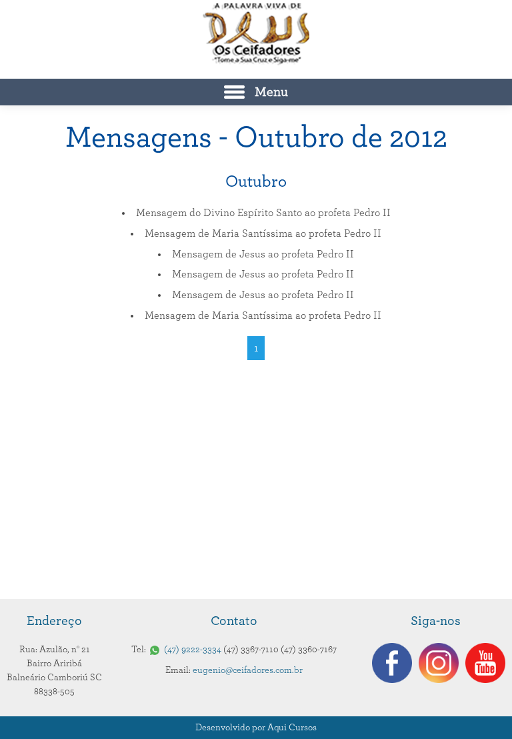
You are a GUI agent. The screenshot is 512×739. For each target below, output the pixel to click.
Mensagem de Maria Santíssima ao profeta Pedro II (263, 233)
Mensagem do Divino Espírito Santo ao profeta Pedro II (263, 212)
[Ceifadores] (256, 34)
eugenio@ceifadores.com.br (248, 670)
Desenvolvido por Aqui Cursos (256, 727)
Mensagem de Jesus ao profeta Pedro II (263, 254)
